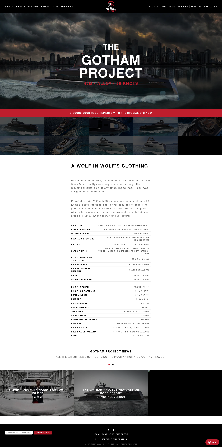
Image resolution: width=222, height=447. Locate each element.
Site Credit (122, 434)
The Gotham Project (63, 7)
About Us (196, 7)
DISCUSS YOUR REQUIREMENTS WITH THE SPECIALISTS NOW (111, 113)
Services (183, 7)
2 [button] (113, 364)
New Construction (38, 7)
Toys (163, 7)
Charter (153, 7)
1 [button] (109, 364)
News (172, 7)
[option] (111, 61)
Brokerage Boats (15, 7)
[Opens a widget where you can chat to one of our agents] (212, 442)
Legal (97, 434)
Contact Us (210, 7)
